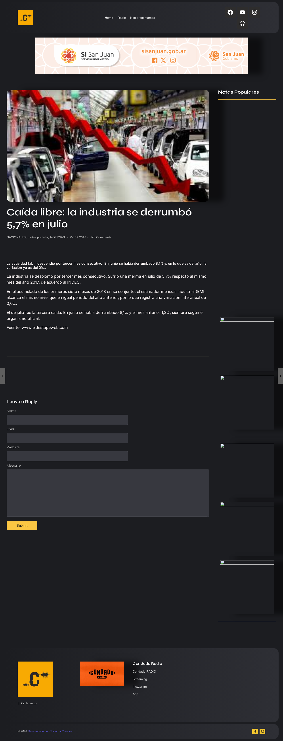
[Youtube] (242, 12)
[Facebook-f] (255, 731)
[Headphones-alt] (242, 23)
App (135, 694)
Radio (122, 17)
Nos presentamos (142, 17)
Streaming (140, 679)
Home (109, 17)
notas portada (39, 237)
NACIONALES (17, 237)
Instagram (140, 686)
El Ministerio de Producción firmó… (241, 169)
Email (11, 429)
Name (11, 411)
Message (14, 465)
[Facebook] (230, 12)
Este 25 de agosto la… (236, 298)
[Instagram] (254, 12)
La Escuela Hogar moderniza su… (246, 270)
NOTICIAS (57, 237)
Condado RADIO (144, 671)
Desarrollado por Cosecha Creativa (50, 731)
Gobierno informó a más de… (243, 241)
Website (13, 447)
